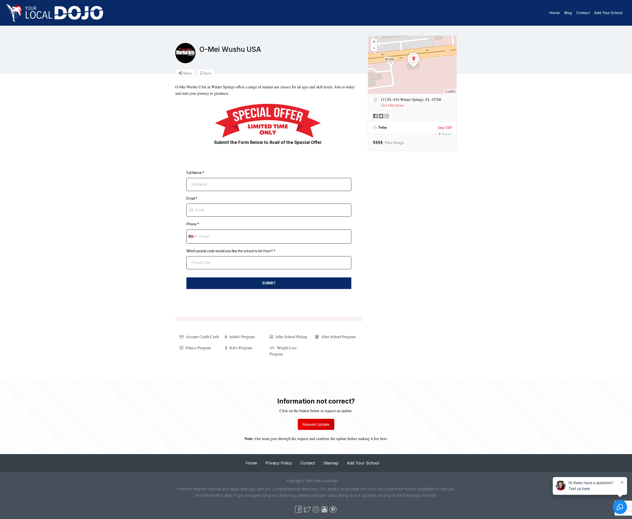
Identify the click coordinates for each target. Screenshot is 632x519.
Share (187, 73)
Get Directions (392, 105)
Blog (568, 12)
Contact (583, 12)
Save (207, 73)
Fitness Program (198, 347)
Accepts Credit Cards (202, 336)
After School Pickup (291, 336)
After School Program (338, 336)
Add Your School (608, 12)
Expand (446, 134)
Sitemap (330, 463)
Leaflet (450, 91)
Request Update (316, 424)
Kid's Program (241, 347)
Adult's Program (242, 336)
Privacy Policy (278, 463)
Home (554, 12)
